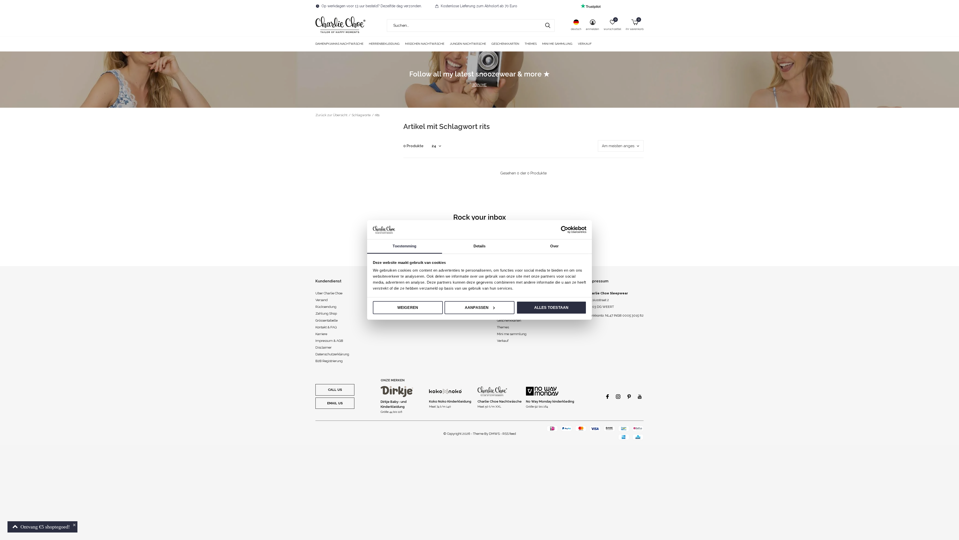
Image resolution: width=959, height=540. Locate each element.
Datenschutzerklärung (332, 354)
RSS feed (509, 434)
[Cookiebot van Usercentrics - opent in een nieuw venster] (564, 229)
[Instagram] (618, 396)
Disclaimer (323, 347)
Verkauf (585, 43)
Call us (335, 390)
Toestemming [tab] (404, 246)
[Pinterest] (629, 396)
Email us (335, 403)
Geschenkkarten (505, 43)
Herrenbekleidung (384, 43)
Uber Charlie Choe (328, 293)
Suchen (548, 25)
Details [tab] (480, 246)
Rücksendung (325, 307)
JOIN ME (479, 85)
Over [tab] (554, 246)
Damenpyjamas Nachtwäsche (339, 43)
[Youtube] (640, 396)
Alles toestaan (551, 307)
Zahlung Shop (326, 313)
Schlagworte (361, 115)
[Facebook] (607, 396)
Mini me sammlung (557, 43)
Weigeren (407, 307)
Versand (321, 300)
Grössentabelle (326, 320)
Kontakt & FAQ (326, 327)
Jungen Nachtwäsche (468, 43)
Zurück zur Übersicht (331, 115)
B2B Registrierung (329, 361)
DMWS (494, 434)
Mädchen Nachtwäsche (424, 43)
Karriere (321, 334)
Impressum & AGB (329, 341)
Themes (531, 43)
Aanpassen (477, 307)
